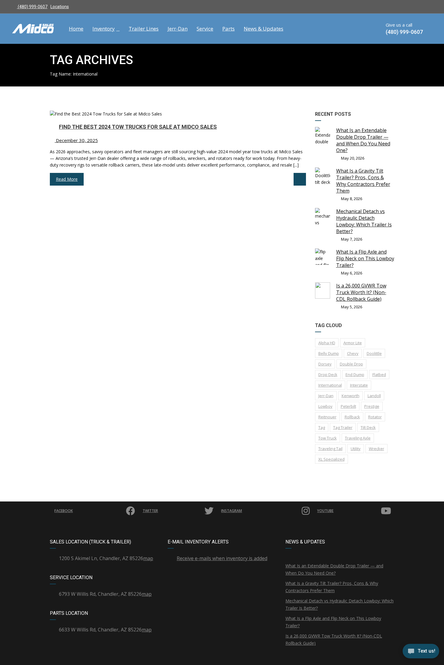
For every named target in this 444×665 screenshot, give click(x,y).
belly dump (328, 353)
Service (205, 28)
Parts (228, 28)
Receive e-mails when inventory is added (222, 558)
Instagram (231, 510)
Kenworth (350, 395)
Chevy (353, 353)
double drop (351, 364)
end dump (355, 374)
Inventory (103, 28)
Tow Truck (327, 438)
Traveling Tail (330, 448)
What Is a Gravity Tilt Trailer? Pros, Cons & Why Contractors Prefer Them (363, 180)
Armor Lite (352, 342)
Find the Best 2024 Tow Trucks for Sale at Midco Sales (138, 127)
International (330, 385)
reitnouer (327, 417)
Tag (321, 427)
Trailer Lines (144, 28)
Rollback (352, 417)
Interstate (359, 385)
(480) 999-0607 (32, 6)
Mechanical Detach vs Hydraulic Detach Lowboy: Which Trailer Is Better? (364, 221)
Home (76, 28)
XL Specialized (331, 459)
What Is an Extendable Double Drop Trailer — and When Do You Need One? (363, 140)
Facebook (63, 510)
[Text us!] (421, 652)
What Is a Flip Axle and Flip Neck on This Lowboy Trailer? (365, 258)
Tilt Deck (368, 427)
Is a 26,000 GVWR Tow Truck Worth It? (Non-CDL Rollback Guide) (361, 292)
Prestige (371, 406)
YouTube (325, 510)
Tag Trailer (342, 427)
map (148, 558)
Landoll (374, 395)
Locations (59, 6)
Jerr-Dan (178, 28)
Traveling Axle (358, 438)
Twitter (150, 510)
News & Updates (263, 28)
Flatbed (379, 374)
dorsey (325, 364)
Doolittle (374, 353)
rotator (375, 417)
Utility (356, 448)
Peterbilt (348, 406)
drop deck (327, 374)
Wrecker (376, 448)
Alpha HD (326, 342)
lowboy (325, 406)
